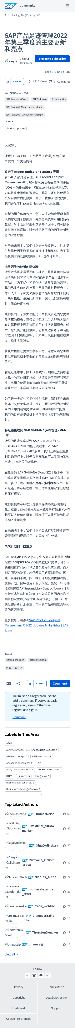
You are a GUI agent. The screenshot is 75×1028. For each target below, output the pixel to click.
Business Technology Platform (22, 789)
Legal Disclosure (56, 997)
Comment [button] (60, 683)
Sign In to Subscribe (52, 58)
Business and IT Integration (32, 776)
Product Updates (16, 128)
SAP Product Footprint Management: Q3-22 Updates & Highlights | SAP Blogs (36, 625)
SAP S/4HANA (39, 99)
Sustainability (59, 99)
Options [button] (37, 65)
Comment (19, 717)
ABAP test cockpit (15, 756)
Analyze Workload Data (18, 769)
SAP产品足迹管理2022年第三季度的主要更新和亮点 (36, 42)
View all (10, 954)
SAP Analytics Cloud (17, 99)
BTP (8, 776)
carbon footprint (38, 660)
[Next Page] (40, 794)
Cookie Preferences (18, 1018)
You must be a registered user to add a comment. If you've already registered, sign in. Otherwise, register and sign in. (34, 702)
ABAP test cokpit (40, 756)
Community (27, 5)
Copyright (19, 997)
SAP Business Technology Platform (24, 115)
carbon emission (15, 660)
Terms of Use (56, 987)
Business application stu (19, 782)
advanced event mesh (18, 763)
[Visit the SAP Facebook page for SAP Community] (27, 975)
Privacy (18, 987)
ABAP (9, 743)
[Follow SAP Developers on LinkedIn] (47, 975)
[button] (8, 81)
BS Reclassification (48, 769)
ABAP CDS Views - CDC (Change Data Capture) (30, 750)
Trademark (19, 1008)
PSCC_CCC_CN (14, 668)
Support (56, 1008)
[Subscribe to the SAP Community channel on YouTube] (40, 975)
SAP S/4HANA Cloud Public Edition (24, 107)
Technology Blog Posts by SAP (24, 15)
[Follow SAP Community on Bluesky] (34, 975)
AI (39, 763)
